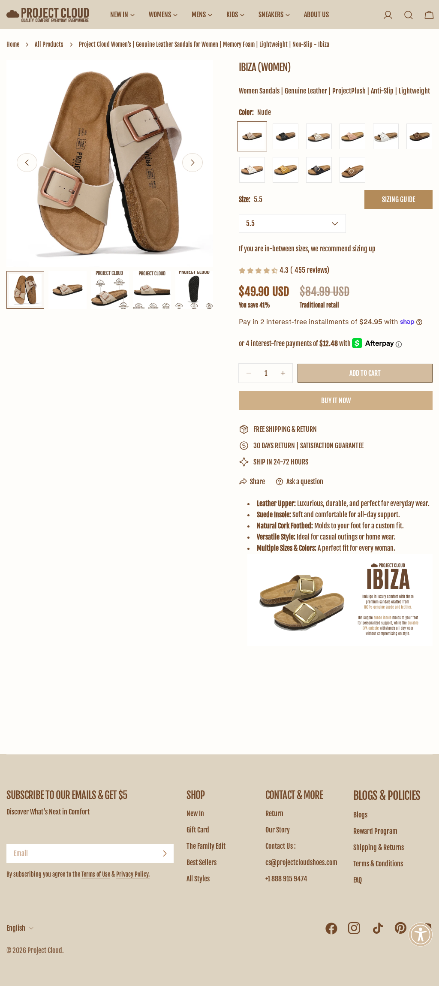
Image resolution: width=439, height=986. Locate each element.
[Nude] (252, 136)
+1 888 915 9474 (286, 878)
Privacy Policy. (133, 874)
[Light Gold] (319, 136)
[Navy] (319, 170)
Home (12, 44)
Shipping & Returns (378, 847)
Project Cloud (44, 950)
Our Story (277, 830)
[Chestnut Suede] (352, 170)
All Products (49, 44)
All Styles (198, 878)
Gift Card (197, 830)
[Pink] (352, 136)
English (15, 928)
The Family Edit (206, 846)
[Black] (285, 136)
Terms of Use (95, 874)
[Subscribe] (164, 853)
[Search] (408, 15)
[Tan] (419, 136)
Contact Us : (280, 846)
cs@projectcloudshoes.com (301, 862)
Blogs (360, 815)
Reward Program (375, 831)
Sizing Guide (398, 199)
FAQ (357, 880)
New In (195, 813)
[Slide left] (27, 162)
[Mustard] (285, 170)
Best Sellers (201, 862)
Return (274, 813)
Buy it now (336, 400)
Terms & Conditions (378, 863)
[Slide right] (192, 162)
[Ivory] (252, 170)
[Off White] (386, 136)
